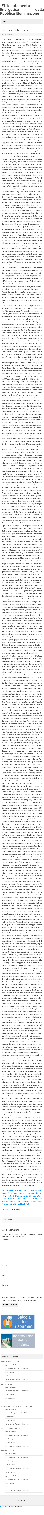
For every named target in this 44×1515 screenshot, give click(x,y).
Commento (5, 1240)
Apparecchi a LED (10, 1365)
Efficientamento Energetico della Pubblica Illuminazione (22, 9)
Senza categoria (14, 1209)
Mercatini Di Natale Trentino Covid (18, 1196)
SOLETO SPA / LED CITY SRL (10, 1472)
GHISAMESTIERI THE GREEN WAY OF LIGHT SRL (16, 1406)
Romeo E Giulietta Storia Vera (27, 1201)
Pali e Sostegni (9, 1372)
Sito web (5, 1285)
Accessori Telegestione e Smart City (16, 1368)
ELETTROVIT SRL (6, 1384)
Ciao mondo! (7, 1220)
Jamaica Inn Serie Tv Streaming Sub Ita (27, 1190)
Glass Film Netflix (8, 1190)
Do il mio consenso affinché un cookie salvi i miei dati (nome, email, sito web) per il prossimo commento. (22, 1299)
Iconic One (3, 1506)
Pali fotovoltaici (10, 1376)
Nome (4, 1266)
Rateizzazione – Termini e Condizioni (17, 1379)
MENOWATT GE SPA (7, 1450)
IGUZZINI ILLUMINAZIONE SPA (10, 1428)
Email (4, 1275)
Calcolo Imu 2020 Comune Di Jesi (19, 1198)
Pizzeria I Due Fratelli (21, 1204)
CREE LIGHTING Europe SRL (10, 1362)
